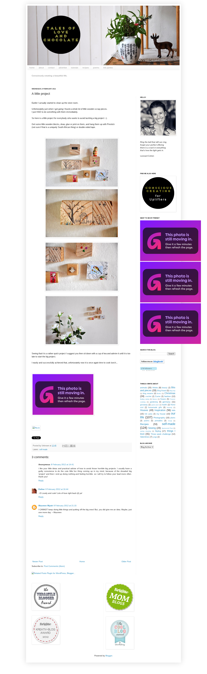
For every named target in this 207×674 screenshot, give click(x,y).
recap (170, 421)
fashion (167, 396)
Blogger (108, 656)
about (41, 67)
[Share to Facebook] (71, 445)
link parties (108, 67)
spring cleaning (145, 431)
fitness (155, 399)
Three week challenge (161, 434)
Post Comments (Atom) (54, 566)
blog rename (148, 393)
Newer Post (37, 561)
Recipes (144, 424)
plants (172, 418)
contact (51, 67)
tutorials (74, 67)
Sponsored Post (167, 428)
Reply (41, 480)
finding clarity (144, 399)
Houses (144, 410)
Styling (158, 431)
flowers (163, 399)
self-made (43, 450)
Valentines (144, 437)
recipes (85, 67)
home (31, 67)
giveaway (144, 405)
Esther (41, 489)
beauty (164, 388)
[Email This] (63, 445)
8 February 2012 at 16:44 (56, 489)
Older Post (126, 561)
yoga (155, 437)
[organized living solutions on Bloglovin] (152, 363)
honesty (169, 407)
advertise (63, 67)
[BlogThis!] (66, 445)
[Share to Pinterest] (74, 445)
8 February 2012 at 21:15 (65, 505)
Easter (158, 396)
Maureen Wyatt (45, 505)
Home (82, 561)
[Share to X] (68, 445)
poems (96, 67)
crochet (148, 396)
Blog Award (161, 391)
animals (143, 387)
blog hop (172, 390)
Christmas (169, 393)
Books (159, 393)
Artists (155, 387)
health (164, 405)
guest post (155, 405)
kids (173, 410)
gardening (154, 402)
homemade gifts (155, 407)
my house (160, 414)
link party (148, 414)
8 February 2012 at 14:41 (62, 464)
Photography (159, 417)
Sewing (152, 428)
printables (159, 421)
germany (166, 402)
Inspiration (159, 410)
